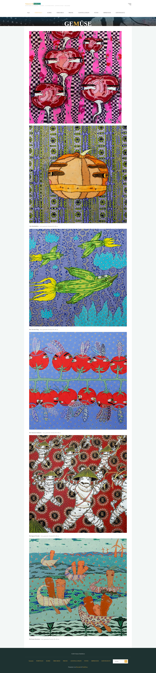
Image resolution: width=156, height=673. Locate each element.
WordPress (84, 667)
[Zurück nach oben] (149, 666)
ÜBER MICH (56, 661)
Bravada (78, 667)
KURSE (48, 661)
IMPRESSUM (95, 661)
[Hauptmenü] (129, 4)
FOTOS (86, 661)
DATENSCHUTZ (106, 661)
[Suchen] (125, 661)
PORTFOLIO (39, 661)
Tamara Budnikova (32, 4)
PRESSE (65, 661)
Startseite (31, 661)
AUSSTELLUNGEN (76, 661)
